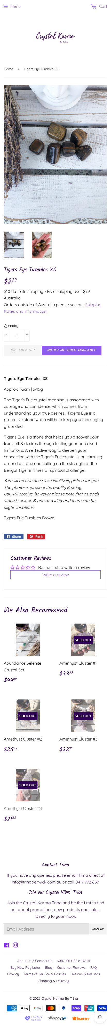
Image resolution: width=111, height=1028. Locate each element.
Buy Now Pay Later (25, 967)
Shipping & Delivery (53, 981)
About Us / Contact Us (34, 961)
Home (8, 69)
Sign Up (98, 929)
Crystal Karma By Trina (60, 998)
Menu (15, 6)
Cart (102, 6)
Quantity (11, 325)
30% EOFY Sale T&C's (73, 961)
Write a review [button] (55, 574)
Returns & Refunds (85, 974)
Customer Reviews (71, 967)
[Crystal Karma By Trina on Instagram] (15, 945)
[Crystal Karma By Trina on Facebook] (6, 945)
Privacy (13, 974)
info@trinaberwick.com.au (36, 882)
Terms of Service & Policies (45, 974)
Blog (48, 967)
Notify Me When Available (71, 350)
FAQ (93, 967)
